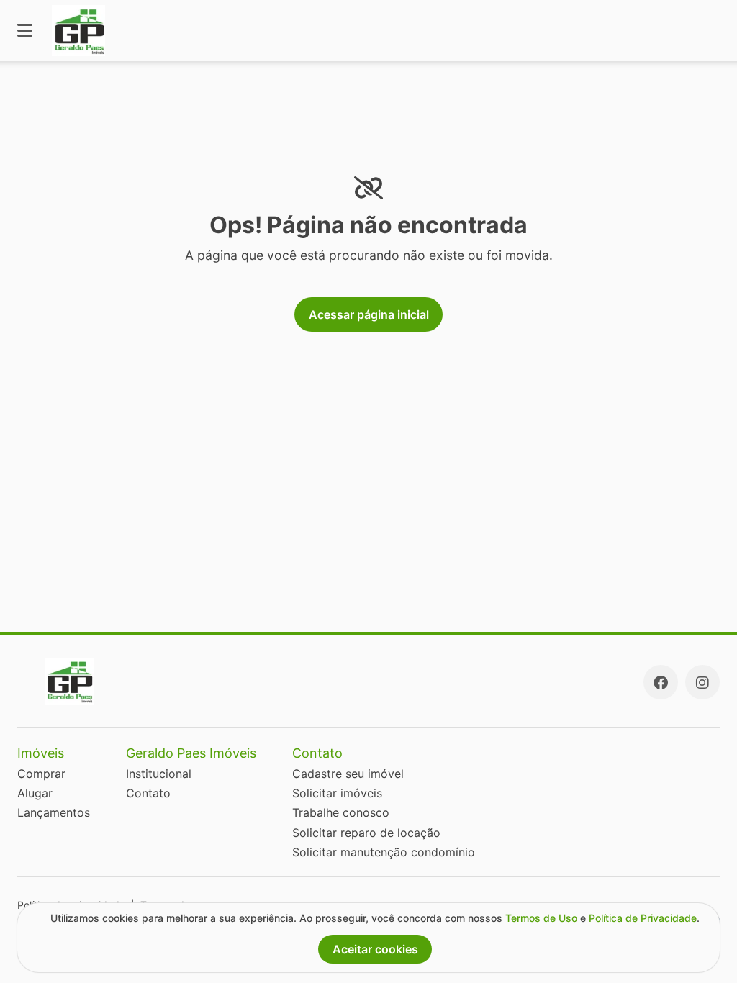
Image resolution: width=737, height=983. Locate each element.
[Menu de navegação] (24, 30)
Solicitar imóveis (337, 793)
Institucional (158, 773)
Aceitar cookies (375, 949)
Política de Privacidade (643, 918)
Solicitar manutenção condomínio (383, 852)
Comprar (41, 773)
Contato (148, 793)
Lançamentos (53, 812)
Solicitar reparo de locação (366, 832)
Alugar (35, 793)
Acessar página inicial (369, 314)
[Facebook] (660, 682)
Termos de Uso (541, 918)
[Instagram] (702, 682)
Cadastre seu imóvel (348, 773)
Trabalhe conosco (340, 812)
